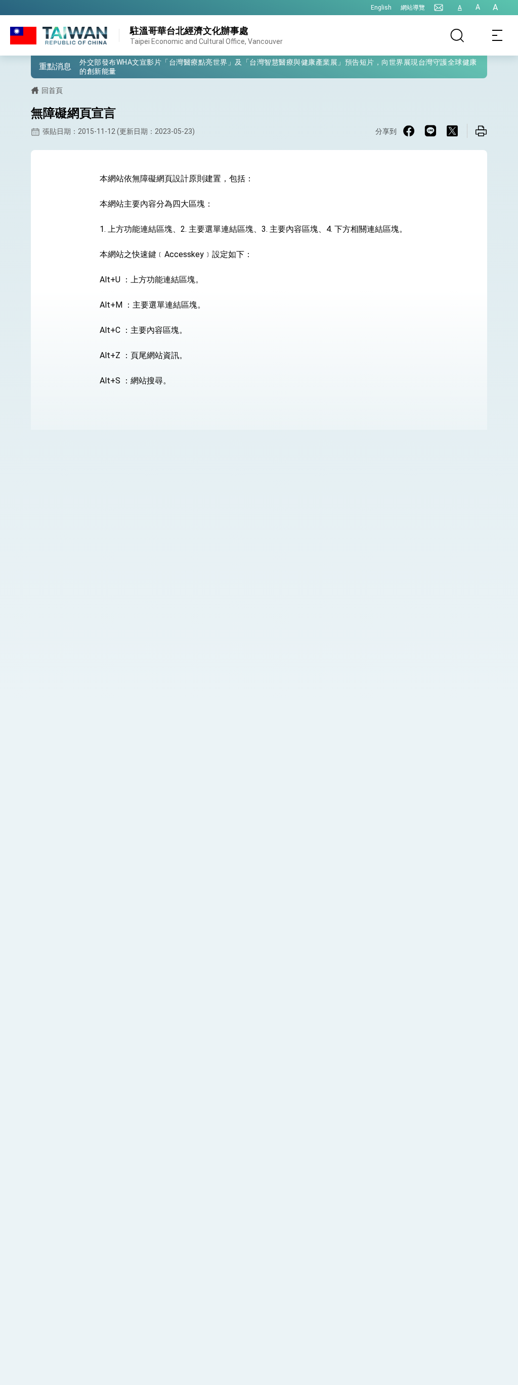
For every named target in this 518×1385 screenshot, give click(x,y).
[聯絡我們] (438, 7)
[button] (46, 66)
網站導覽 (413, 7)
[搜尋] (457, 35)
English (381, 7)
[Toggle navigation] (498, 35)
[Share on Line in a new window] (430, 131)
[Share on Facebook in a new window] (409, 131)
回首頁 (52, 90)
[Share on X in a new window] (452, 131)
